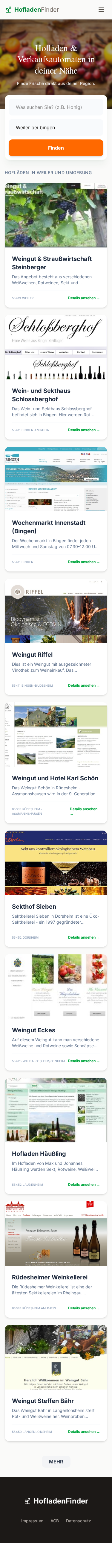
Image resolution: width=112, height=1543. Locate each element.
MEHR (56, 1462)
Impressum (32, 1520)
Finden (56, 148)
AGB (54, 1520)
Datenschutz (78, 1520)
